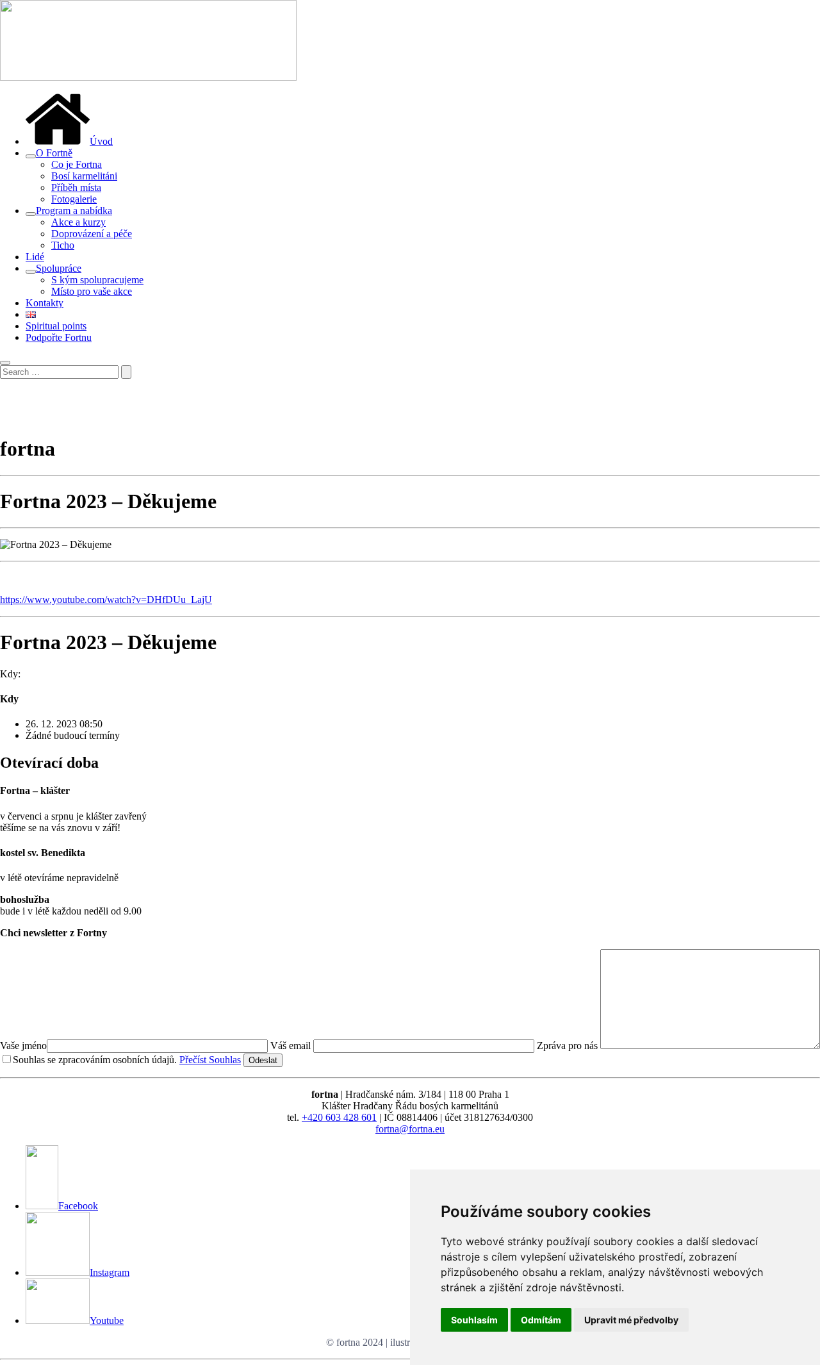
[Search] (126, 372)
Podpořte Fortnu (59, 337)
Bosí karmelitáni (84, 175)
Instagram (109, 1272)
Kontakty (44, 302)
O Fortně (54, 152)
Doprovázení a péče (91, 233)
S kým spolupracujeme (97, 279)
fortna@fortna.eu (410, 1128)
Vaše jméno (23, 1045)
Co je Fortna (76, 164)
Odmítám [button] (541, 1319)
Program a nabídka (74, 210)
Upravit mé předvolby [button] (631, 1319)
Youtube (107, 1320)
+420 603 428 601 (339, 1117)
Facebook (78, 1205)
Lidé (35, 256)
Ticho (62, 245)
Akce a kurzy (78, 222)
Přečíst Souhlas (210, 1059)
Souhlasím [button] (474, 1319)
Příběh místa (76, 187)
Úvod (101, 141)
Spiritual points (56, 325)
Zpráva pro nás (568, 1045)
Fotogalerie (74, 199)
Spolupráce (58, 268)
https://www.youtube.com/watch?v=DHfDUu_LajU (106, 599)
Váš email (291, 1045)
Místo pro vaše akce (91, 291)
